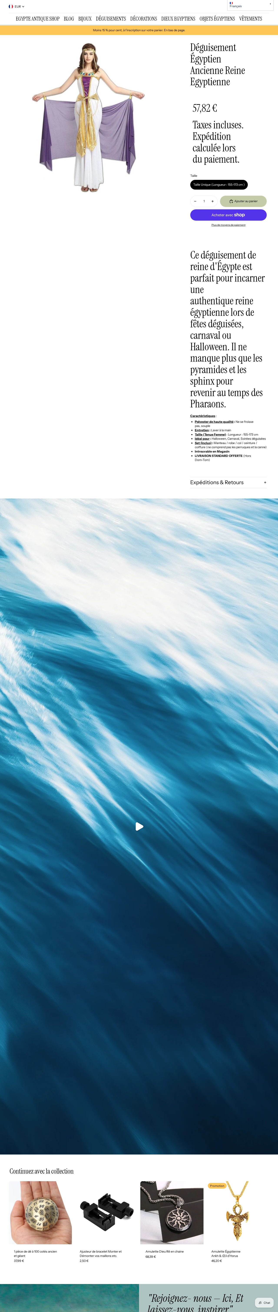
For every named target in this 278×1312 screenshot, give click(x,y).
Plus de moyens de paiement (228, 224)
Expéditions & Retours (216, 482)
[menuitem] (38, 19)
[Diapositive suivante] (65, 1212)
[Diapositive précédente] (15, 1212)
